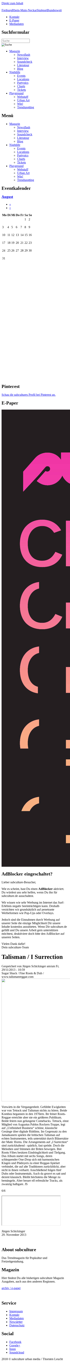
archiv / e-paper (11, 1288)
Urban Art (23, 100)
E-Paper (14, 20)
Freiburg (7, 10)
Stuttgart (42, 10)
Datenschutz (16, 1325)
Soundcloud (16, 1352)
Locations (23, 79)
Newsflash (23, 54)
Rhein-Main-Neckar (24, 10)
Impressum (16, 1311)
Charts (21, 86)
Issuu (12, 1349)
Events (21, 75)
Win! (20, 103)
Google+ (14, 1345)
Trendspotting (25, 107)
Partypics (22, 82)
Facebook (15, 1342)
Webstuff (22, 96)
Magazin (14, 51)
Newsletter (16, 1321)
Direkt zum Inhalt (12, 3)
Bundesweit (54, 10)
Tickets (21, 89)
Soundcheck (24, 61)
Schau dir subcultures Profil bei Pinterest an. (29, 394)
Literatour (23, 65)
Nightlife (14, 72)
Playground (16, 93)
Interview (23, 58)
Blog (20, 68)
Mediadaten (16, 24)
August (7, 197)
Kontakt (14, 17)
